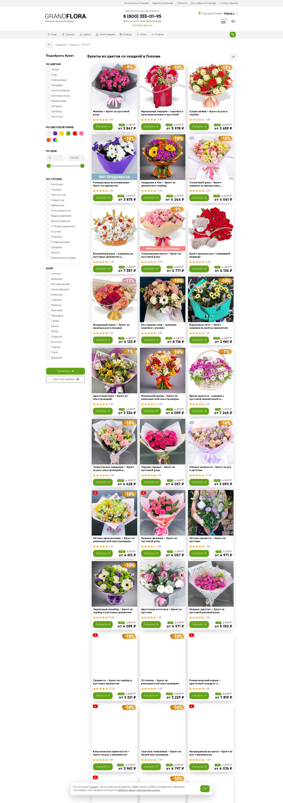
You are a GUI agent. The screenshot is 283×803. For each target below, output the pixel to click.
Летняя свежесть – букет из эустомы (207, 540)
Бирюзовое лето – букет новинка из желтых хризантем (208, 326)
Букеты (70, 34)
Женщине (57, 315)
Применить (63, 371)
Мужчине (56, 310)
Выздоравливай (61, 216)
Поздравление (60, 242)
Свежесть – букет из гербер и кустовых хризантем (112, 682)
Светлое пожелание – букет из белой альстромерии (161, 753)
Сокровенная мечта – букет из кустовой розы (161, 255)
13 (158, 760)
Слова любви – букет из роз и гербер (208, 113)
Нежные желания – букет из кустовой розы (159, 540)
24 (207, 191)
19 (158, 191)
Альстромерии (60, 90)
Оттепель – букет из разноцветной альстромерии (160, 682)
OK (205, 788)
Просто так (58, 195)
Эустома (56, 117)
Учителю (56, 300)
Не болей (57, 184)
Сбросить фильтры (63, 379)
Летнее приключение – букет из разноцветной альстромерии (113, 540)
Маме (54, 331)
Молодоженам (60, 284)
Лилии (55, 69)
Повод (127, 34)
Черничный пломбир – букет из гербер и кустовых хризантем (113, 611)
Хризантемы (58, 101)
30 (207, 475)
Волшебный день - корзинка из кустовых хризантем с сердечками (113, 256)
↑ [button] (243, 718)
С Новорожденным (63, 226)
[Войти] (233, 22)
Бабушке (56, 295)
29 (110, 618)
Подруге (56, 336)
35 (158, 262)
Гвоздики (56, 106)
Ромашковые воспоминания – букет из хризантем (112, 184)
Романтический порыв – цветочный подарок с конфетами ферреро (204, 682)
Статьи (159, 34)
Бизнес (55, 252)
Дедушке (56, 357)
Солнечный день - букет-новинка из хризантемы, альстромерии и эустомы (205, 184)
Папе (54, 352)
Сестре (56, 274)
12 (158, 120)
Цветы (87, 34)
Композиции (107, 34)
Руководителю (60, 289)
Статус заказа (229, 3)
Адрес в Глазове (162, 3)
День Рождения (60, 221)
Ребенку (56, 305)
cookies (94, 787)
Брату (55, 326)
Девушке (56, 279)
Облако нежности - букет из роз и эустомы (210, 469)
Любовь (56, 189)
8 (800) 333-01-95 (142, 16)
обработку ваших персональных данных (139, 790)
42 (158, 404)
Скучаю (56, 231)
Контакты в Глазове (136, 3)
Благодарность (61, 210)
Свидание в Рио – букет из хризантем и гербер (158, 184)
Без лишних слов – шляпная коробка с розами (158, 326)
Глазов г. (229, 13)
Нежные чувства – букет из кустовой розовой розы (206, 611)
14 (110, 475)
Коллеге (56, 342)
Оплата (182, 3)
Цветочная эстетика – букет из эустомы (161, 611)
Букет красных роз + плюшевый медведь (209, 255)
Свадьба (56, 247)
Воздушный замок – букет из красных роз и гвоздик (111, 326)
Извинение (57, 205)
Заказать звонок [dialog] (142, 25)
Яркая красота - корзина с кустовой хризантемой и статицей (206, 398)
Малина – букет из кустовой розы (111, 113)
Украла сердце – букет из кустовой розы (158, 469)
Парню (55, 347)
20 (111, 689)
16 (207, 120)
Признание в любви (63, 258)
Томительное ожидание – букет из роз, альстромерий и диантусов (113, 469)
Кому (143, 34)
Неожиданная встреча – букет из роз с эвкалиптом (210, 753)
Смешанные (59, 80)
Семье (55, 321)
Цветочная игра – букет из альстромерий (110, 398)
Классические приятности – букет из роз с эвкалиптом (111, 753)
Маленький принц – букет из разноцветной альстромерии (160, 398)
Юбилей (56, 237)
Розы (54, 34)
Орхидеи (57, 85)
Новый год (57, 200)
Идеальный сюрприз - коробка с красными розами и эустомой (162, 113)
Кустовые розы (60, 96)
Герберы (56, 111)
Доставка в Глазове (203, 3)
